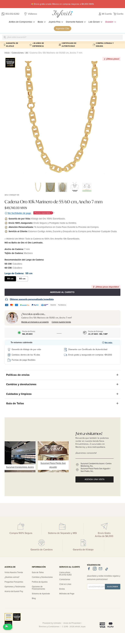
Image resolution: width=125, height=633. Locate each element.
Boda (41, 21)
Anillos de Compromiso (21, 21)
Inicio (7, 52)
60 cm (22, 278)
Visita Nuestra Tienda (14, 572)
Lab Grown (94, 21)
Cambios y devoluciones (21, 384)
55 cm (10, 278)
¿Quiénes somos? (12, 577)
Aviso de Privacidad (72, 623)
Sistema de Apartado (41, 593)
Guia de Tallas (15, 403)
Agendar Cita (62, 28)
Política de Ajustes (40, 582)
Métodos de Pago (66, 593)
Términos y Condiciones (49, 626)
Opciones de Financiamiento (38, 587)
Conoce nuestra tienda (61, 322)
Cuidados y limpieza (19, 394)
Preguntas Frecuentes (14, 582)
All (26, 52)
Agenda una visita (94, 479)
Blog (34, 598)
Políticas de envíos (18, 375)
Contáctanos (64, 579)
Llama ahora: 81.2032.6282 (65, 573)
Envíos (62, 589)
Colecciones (18, 52)
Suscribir (112, 586)
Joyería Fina (54, 21)
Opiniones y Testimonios (15, 586)
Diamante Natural (75, 21)
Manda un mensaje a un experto (35, 322)
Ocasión (109, 21)
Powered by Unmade (52, 623)
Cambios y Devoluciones (42, 577)
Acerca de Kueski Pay (14, 591)
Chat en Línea (65, 584)
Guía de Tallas (38, 572)
